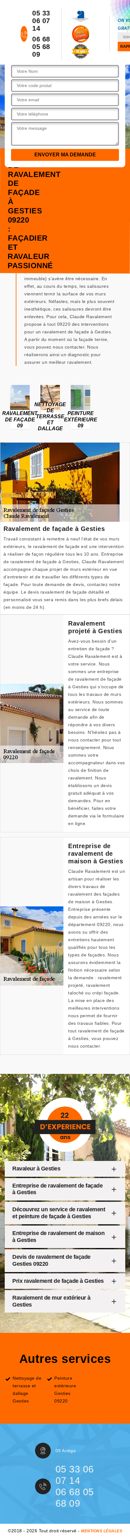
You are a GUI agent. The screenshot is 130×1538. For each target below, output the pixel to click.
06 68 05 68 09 (41, 46)
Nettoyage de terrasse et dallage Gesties (27, 1389)
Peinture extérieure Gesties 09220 (65, 1389)
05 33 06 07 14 (41, 20)
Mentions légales (101, 1531)
